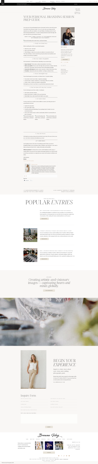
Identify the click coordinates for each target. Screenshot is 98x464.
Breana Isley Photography (28, 160)
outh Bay (61, 459)
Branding (78, 10)
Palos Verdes (57, 459)
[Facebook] (26, 176)
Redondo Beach (65, 459)
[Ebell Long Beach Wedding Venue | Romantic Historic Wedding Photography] (30, 255)
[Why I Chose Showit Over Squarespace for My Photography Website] (30, 215)
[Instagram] (24, 176)
